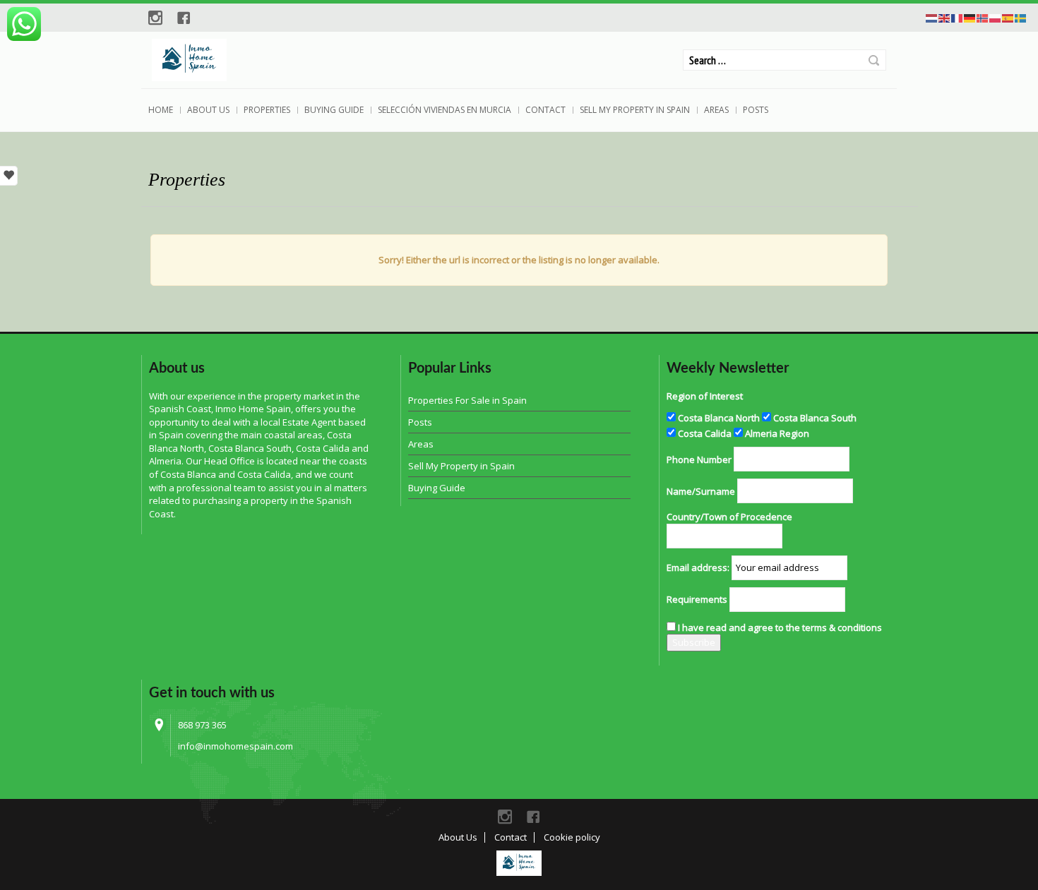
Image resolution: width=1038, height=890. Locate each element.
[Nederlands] (932, 17)
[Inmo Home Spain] (519, 863)
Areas (716, 110)
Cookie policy (572, 837)
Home (160, 110)
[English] (944, 17)
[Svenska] (1021, 17)
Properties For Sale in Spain (467, 400)
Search (874, 60)
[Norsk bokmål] (983, 17)
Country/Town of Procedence (729, 516)
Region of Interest (705, 396)
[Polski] (995, 17)
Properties (267, 110)
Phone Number (699, 459)
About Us (208, 110)
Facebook (183, 17)
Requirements (697, 599)
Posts (755, 110)
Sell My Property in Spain (635, 110)
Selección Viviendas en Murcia (444, 110)
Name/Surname (701, 491)
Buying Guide (334, 110)
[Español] (1008, 17)
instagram (155, 17)
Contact (545, 110)
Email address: (698, 567)
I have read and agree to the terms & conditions (780, 627)
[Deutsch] (970, 17)
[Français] (957, 17)
